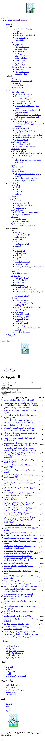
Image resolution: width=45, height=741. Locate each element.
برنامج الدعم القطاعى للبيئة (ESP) (17, 616)
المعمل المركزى (21, 323)
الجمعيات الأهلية (17, 167)
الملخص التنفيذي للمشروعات (27, 117)
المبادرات (14, 217)
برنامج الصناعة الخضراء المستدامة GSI (19, 400)
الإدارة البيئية (15, 276)
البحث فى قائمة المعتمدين (25, 146)
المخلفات (14, 298)
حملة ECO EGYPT (23, 221)
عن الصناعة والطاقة (23, 287)
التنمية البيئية (20, 282)
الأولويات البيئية (21, 58)
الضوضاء (18, 239)
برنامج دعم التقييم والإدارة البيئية (16, 624)
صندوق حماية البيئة (18, 53)
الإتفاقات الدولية (17, 87)
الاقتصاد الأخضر (21, 280)
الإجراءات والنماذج (22, 144)
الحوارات (18, 192)
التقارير (13, 199)
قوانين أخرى (15, 83)
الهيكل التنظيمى (21, 38)
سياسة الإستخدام (12, 687)
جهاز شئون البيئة (17, 42)
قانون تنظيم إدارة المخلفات (21, 81)
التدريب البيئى (16, 169)
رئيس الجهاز (20, 44)
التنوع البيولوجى (21, 264)
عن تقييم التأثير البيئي (23, 94)
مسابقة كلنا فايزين (22, 214)
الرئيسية (9, 369)
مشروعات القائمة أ (22, 97)
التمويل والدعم (16, 119)
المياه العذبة (20, 251)
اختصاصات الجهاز (22, 47)
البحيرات (18, 255)
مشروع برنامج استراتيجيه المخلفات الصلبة (20, 538)
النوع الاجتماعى (21, 325)
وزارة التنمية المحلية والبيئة (21, 29)
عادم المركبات (21, 237)
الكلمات (18, 189)
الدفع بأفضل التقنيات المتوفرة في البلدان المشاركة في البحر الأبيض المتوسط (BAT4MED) (20, 520)
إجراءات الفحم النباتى (23, 155)
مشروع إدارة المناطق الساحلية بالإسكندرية (21, 535)
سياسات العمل (21, 65)
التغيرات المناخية (22, 244)
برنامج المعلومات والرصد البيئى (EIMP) (19, 631)
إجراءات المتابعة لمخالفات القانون (28, 137)
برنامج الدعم (20, 60)
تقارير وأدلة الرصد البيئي (20, 332)
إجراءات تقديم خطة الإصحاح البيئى (28, 135)
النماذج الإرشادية (21, 140)
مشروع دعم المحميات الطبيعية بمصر (18, 480)
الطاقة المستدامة (22, 296)
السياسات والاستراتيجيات (25, 35)
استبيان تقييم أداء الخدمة (25, 226)
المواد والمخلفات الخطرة (25, 303)
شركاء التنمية (6, 385)
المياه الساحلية (21, 253)
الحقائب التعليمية (22, 203)
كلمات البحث (6, 392)
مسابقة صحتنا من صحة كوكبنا (27, 212)
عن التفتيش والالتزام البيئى (26, 131)
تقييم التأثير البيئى (17, 92)
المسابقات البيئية (17, 210)
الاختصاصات (20, 33)
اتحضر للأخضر (21, 219)
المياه (13, 248)
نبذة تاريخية (19, 40)
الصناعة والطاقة (17, 285)
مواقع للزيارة (11, 692)
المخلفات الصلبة (21, 301)
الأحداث (18, 194)
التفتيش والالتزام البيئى (20, 128)
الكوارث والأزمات (22, 316)
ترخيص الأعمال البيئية (19, 142)
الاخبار (17, 187)
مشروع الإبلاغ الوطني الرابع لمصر (17, 425)
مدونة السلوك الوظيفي (15, 690)
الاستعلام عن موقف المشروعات (28, 115)
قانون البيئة (15, 78)
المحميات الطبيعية (22, 262)
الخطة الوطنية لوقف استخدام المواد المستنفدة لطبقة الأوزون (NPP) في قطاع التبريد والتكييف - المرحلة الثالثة (20, 558)
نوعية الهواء (19, 233)
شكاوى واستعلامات (18, 149)
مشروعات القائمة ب (23, 99)
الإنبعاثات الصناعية (22, 235)
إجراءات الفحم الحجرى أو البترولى (28, 153)
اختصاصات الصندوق (23, 56)
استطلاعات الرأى (17, 223)
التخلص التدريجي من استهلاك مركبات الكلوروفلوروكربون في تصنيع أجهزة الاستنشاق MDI (18, 596)
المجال (3, 383)
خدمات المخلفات (17, 171)
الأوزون (13, 165)
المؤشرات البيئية (21, 319)
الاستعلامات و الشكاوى (15, 657)
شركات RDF (20, 305)
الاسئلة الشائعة (12, 685)
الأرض (13, 271)
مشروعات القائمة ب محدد (25, 101)
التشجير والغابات (22, 273)
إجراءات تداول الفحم (14, 655)
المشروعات (10, 671)
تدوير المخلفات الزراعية (24, 205)
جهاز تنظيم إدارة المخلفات (21, 67)
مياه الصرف (20, 257)
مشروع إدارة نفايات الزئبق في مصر (18, 583)
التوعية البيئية (16, 201)
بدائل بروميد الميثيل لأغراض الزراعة (18, 532)
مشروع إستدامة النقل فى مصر (16, 563)
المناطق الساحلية (22, 278)
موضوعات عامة (17, 312)
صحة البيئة (19, 321)
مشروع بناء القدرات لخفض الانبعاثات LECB (21, 493)
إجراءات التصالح (21, 133)
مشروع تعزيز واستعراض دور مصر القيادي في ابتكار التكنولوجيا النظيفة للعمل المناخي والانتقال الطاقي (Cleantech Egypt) (21, 405)
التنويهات (14, 196)
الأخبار (8, 674)
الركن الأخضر (20, 208)
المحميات (14, 158)
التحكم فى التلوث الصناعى (25, 289)
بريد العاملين (11, 694)
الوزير (17, 31)
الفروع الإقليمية (17, 63)
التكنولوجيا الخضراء (23, 314)
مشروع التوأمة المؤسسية (14, 581)
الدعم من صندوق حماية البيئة (26, 121)
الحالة (3, 390)
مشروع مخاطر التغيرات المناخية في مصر (20, 586)
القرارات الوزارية (17, 85)
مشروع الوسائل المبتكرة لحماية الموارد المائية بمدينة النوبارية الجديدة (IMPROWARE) (19, 497)
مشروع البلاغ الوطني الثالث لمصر (17, 525)
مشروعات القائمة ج (23, 103)
